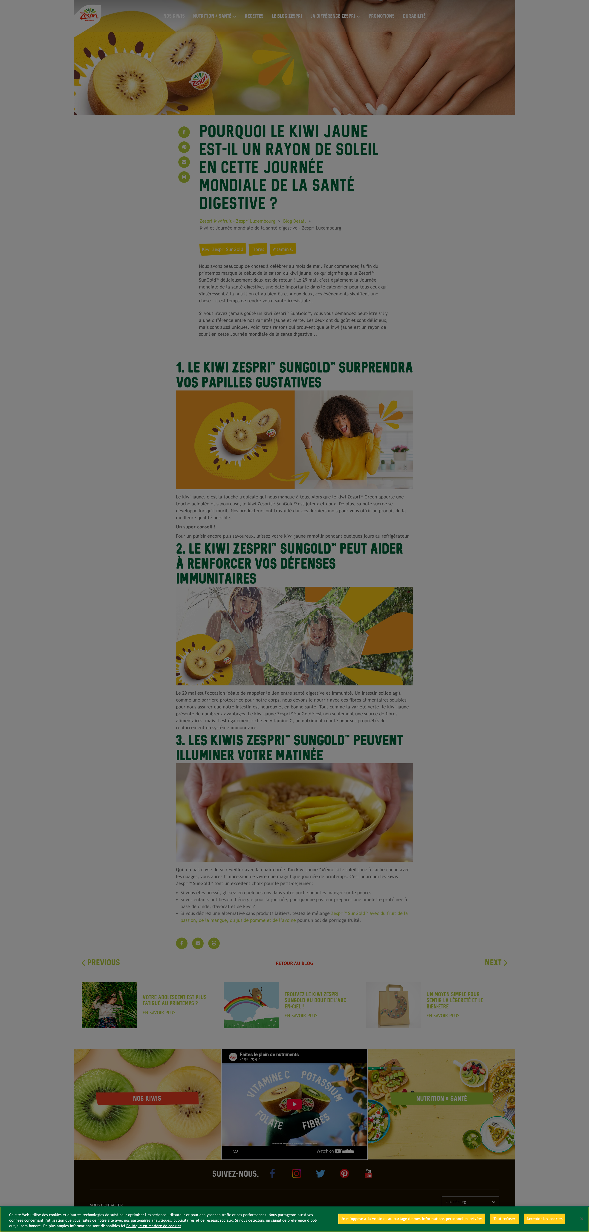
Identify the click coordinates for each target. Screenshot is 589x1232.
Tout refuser (504, 1219)
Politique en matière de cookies (153, 1226)
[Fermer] (582, 1219)
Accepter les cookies (544, 1219)
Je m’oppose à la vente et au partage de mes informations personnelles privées (411, 1219)
